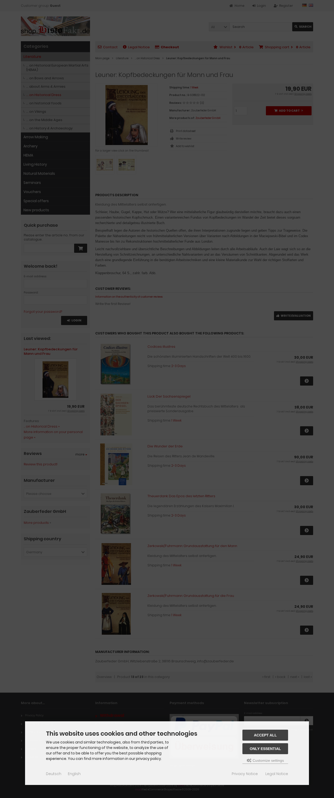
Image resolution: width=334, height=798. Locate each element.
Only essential (265, 749)
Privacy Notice (245, 773)
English (74, 773)
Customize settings (268, 760)
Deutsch (53, 773)
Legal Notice (276, 773)
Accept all (265, 735)
